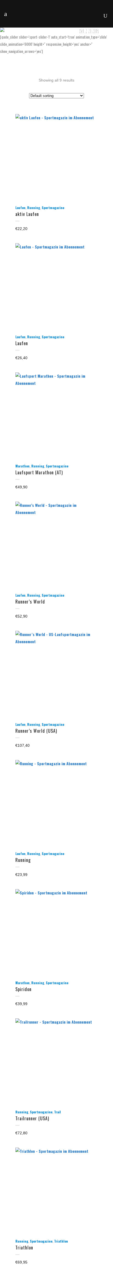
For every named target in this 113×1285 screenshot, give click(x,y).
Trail (57, 1112)
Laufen (20, 207)
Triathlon (61, 1241)
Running (33, 207)
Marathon (22, 466)
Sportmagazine (53, 207)
